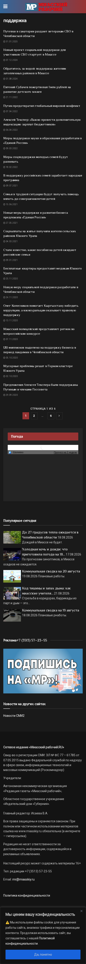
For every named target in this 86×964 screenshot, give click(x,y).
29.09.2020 (11, 395)
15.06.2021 (11, 204)
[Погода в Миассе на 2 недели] (65, 452)
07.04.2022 (11, 111)
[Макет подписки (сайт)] (43, 671)
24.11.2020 (11, 297)
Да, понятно (43, 954)
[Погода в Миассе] (43, 447)
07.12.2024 (11, 60)
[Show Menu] (5, 6)
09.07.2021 (11, 185)
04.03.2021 (11, 241)
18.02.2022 (11, 167)
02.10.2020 (11, 376)
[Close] (81, 911)
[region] (43, 935)
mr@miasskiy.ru (23, 879)
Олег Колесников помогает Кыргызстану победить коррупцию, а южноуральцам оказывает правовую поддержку (41, 310)
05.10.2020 (11, 358)
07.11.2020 (11, 339)
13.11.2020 (11, 320)
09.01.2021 (11, 260)
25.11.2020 (11, 278)
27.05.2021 (11, 223)
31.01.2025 (11, 41)
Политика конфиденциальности (26, 895)
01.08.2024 (11, 79)
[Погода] (16, 452)
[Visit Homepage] (46, 6)
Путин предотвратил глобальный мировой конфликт (41, 106)
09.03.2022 (11, 148)
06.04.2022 (11, 130)
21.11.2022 (11, 97)
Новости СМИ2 (13, 715)
